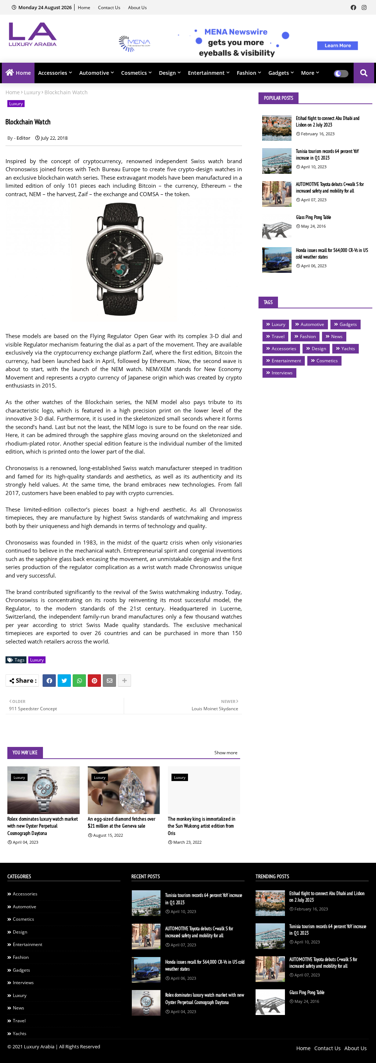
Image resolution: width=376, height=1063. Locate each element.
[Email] (109, 680)
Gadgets (278, 72)
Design (167, 72)
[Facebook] (49, 680)
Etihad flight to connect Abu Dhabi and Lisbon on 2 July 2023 (327, 121)
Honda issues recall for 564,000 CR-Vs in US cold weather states (332, 253)
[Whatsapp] (79, 680)
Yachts (348, 348)
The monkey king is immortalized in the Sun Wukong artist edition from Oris (201, 825)
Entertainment (206, 72)
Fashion (246, 72)
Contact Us (110, 7)
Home (84, 7)
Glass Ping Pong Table (313, 217)
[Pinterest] (94, 680)
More (307, 72)
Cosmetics (134, 72)
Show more (226, 752)
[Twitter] (64, 680)
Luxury (32, 92)
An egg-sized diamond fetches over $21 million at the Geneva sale (121, 822)
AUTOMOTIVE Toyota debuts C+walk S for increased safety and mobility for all (330, 187)
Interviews (282, 373)
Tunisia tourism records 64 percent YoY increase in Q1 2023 (327, 154)
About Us (137, 7)
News (337, 336)
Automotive (94, 72)
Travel (278, 336)
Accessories (52, 72)
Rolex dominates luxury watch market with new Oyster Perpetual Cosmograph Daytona (42, 825)
